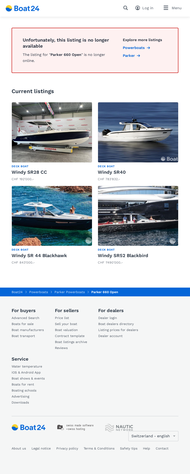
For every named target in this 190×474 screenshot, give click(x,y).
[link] (52, 142)
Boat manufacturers (28, 330)
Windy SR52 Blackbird (123, 255)
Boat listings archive (71, 342)
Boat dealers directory (116, 324)
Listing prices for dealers (118, 330)
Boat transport (23, 336)
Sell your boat (66, 324)
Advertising (20, 396)
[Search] (126, 8)
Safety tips (128, 448)
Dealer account (110, 336)
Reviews (61, 348)
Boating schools (24, 390)
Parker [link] (129, 55)
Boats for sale (23, 324)
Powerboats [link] (134, 48)
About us (19, 448)
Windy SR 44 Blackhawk (39, 255)
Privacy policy (67, 448)
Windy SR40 (112, 172)
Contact (162, 448)
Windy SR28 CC (29, 172)
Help (146, 448)
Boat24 (17, 292)
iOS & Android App (26, 372)
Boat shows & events (28, 378)
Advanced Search (25, 318)
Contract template (70, 336)
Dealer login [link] (107, 318)
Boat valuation (66, 330)
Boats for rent (23, 384)
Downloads (20, 402)
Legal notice (41, 448)
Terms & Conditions (99, 448)
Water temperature (27, 366)
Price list (62, 318)
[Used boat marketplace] (23, 8)
